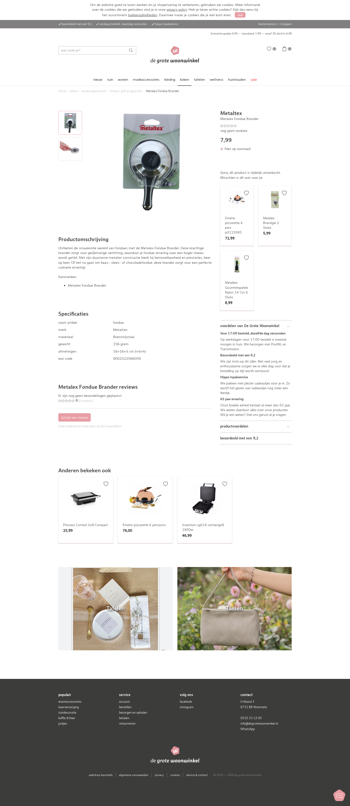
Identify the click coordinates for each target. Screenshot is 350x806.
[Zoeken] (132, 50)
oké (240, 15)
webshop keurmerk (101, 775)
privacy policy (177, 9)
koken (184, 79)
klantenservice (267, 24)
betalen (124, 718)
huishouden (237, 79)
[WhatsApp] (339, 795)
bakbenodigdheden (142, 15)
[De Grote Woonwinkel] (174, 54)
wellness (216, 79)
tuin (110, 79)
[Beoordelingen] (256, 125)
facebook (186, 701)
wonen (123, 79)
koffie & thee (66, 718)
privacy (159, 775)
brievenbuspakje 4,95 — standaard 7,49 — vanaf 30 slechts (251, 33)
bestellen (125, 707)
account (124, 701)
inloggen (286, 24)
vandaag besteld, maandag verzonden (123, 24)
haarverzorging (68, 707)
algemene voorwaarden (133, 775)
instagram (187, 707)
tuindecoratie (67, 712)
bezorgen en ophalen (133, 712)
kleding (169, 79)
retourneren (127, 723)
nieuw (97, 79)
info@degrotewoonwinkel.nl (259, 723)
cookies (175, 775)
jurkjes (62, 723)
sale (253, 79)
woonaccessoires (69, 701)
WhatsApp (247, 729)
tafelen (199, 79)
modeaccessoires (146, 79)
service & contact (197, 775)
